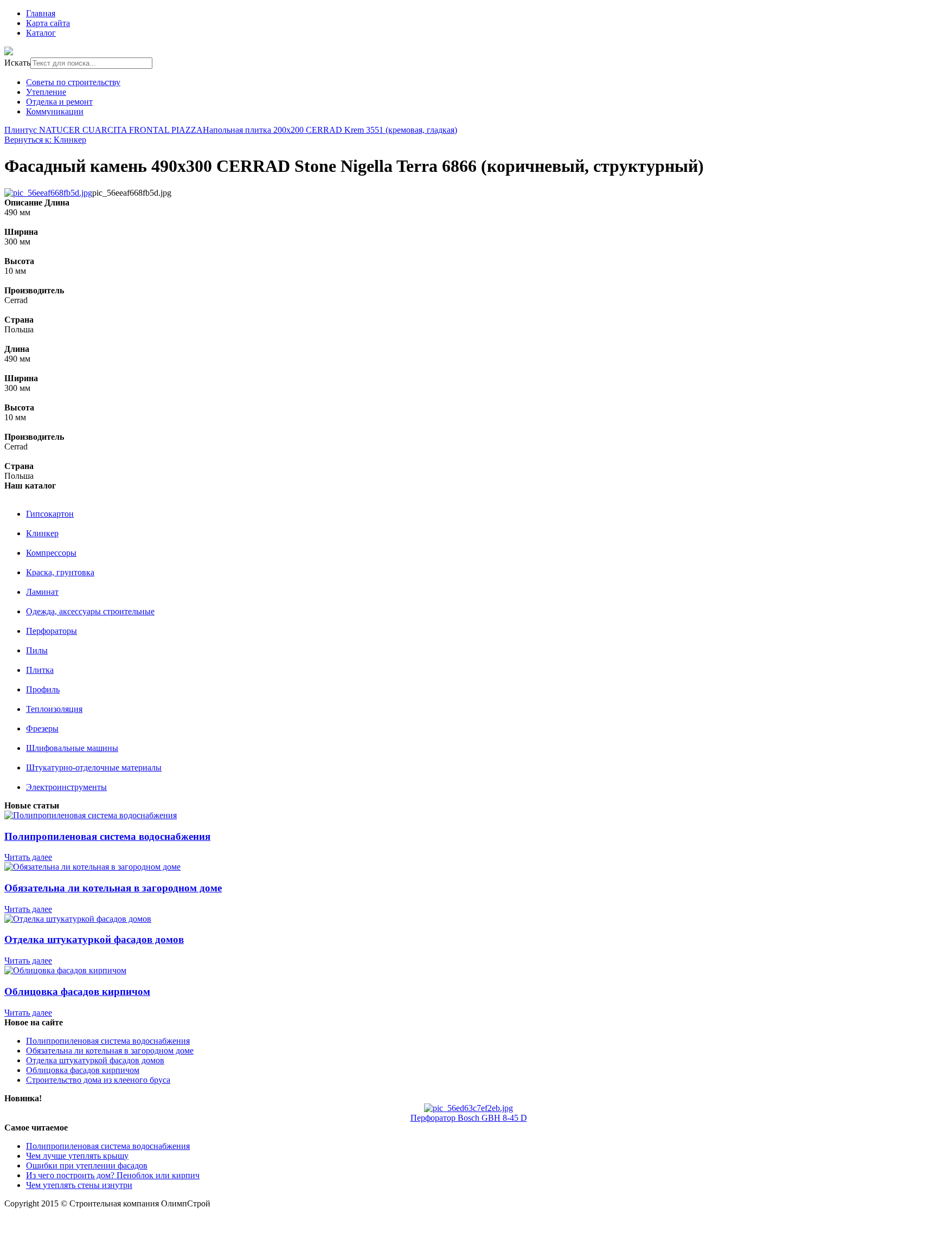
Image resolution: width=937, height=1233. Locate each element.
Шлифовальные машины (72, 748)
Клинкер (42, 533)
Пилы (37, 650)
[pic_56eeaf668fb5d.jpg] (48, 192)
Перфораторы (51, 630)
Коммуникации (55, 111)
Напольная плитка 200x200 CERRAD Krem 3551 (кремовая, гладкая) (330, 129)
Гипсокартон (50, 513)
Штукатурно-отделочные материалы (94, 767)
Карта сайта (48, 23)
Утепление (46, 92)
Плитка (40, 670)
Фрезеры (42, 728)
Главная (40, 13)
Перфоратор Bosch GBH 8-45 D (468, 1117)
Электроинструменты (66, 787)
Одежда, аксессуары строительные (90, 611)
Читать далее (28, 857)
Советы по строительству (73, 82)
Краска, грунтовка (60, 572)
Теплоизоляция (54, 709)
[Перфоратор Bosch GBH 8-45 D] (468, 1108)
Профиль (43, 689)
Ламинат (42, 591)
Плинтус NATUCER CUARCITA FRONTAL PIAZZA (103, 129)
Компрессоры (51, 552)
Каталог (41, 32)
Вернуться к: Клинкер (45, 139)
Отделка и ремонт (59, 101)
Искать (17, 62)
